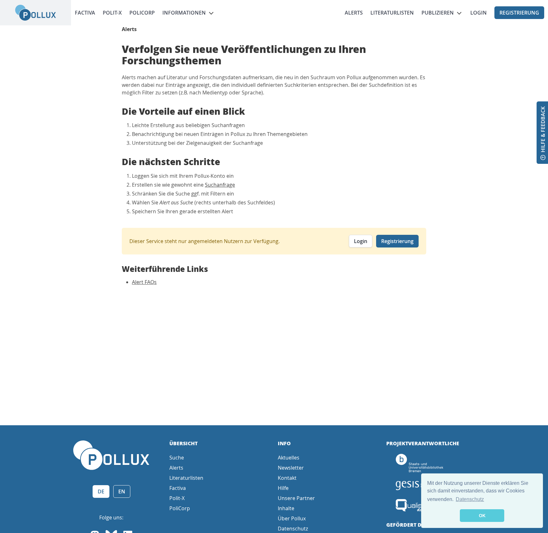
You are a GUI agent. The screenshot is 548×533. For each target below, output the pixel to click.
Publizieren (437, 12)
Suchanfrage (220, 184)
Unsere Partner (296, 498)
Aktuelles (288, 457)
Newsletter (291, 467)
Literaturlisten (392, 12)
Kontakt (287, 477)
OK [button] (482, 515)
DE (101, 491)
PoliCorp (142, 12)
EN (121, 491)
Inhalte (286, 508)
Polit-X (112, 12)
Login (478, 12)
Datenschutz (293, 528)
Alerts (354, 12)
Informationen (184, 12)
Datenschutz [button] (470, 499)
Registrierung (519, 12)
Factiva (85, 12)
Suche (176, 457)
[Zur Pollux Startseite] (35, 12)
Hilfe (283, 488)
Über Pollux (292, 518)
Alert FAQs (144, 282)
